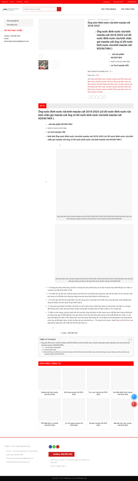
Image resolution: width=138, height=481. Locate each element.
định (128, 320)
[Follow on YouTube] (57, 446)
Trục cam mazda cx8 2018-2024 (98, 393)
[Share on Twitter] (93, 97)
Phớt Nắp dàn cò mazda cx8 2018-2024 (49, 424)
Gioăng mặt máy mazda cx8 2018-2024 (49, 393)
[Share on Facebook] (89, 97)
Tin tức (12, 2)
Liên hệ (26, 2)
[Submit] (59, 9)
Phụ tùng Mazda (108, 9)
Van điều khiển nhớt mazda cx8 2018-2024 (122, 393)
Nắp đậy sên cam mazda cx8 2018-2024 (122, 424)
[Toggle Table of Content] (129, 340)
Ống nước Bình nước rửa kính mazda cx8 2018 (107, 79)
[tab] (42, 105)
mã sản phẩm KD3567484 (52, 347)
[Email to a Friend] (97, 97)
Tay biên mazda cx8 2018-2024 (98, 424)
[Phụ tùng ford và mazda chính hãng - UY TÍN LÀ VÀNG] (11, 9)
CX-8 (112, 19)
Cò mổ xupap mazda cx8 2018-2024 (74, 424)
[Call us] (54, 446)
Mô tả (42, 106)
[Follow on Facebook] (50, 446)
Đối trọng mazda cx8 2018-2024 (74, 393)
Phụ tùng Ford (127, 9)
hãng (117, 320)
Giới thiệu (19, 2)
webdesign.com (81, 478)
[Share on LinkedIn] (104, 97)
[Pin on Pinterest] (100, 97)
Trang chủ (5, 2)
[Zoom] (41, 56)
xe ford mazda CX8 (50, 350)
